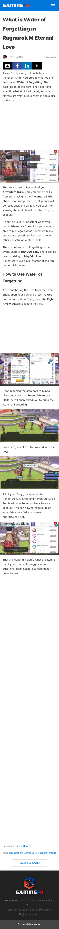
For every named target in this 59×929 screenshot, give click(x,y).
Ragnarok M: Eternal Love (23, 852)
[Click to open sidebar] (53, 4)
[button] (7, 66)
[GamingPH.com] (16, 6)
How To (27, 846)
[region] (29, 125)
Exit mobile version (29, 924)
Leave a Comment (29, 862)
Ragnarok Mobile (47, 852)
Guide (19, 846)
